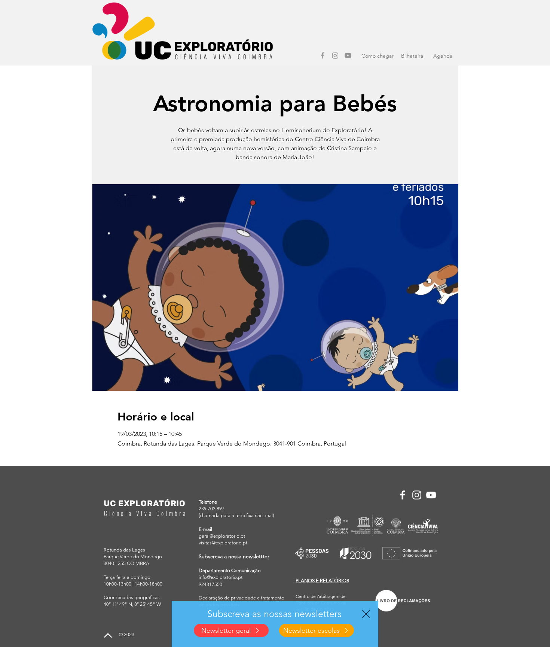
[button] (366, 614)
